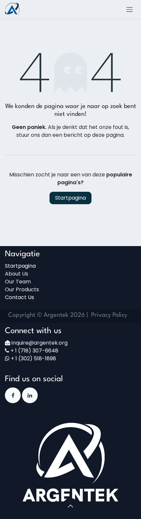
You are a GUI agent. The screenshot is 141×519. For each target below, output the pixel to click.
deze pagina (108, 135)
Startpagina (70, 198)
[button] (70, 506)
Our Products (22, 289)
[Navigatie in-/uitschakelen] (129, 9)
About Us (16, 273)
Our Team (18, 281)
